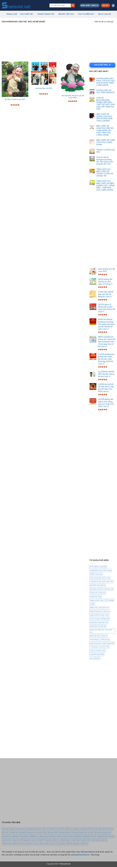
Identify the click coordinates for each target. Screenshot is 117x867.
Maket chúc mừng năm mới (99, 607)
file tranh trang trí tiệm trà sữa (83, 832)
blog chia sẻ (104, 14)
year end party (95, 658)
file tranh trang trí (65, 832)
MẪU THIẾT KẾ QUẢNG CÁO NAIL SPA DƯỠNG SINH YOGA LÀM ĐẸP (104, 117)
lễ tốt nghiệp (109, 600)
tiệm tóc (56, 840)
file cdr (91, 829)
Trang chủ (11, 14)
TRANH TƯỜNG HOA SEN (105, 151)
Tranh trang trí (65, 840)
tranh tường (105, 639)
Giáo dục (102, 593)
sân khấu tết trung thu (44, 840)
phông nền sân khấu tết (98, 626)
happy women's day (96, 600)
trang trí (104, 636)
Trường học (94, 647)
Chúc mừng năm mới (97, 578)
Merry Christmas (95, 611)
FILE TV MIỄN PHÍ (86, 14)
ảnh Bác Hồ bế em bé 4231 (15, 99)
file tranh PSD (52, 832)
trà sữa (35, 844)
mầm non (106, 611)
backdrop (103, 567)
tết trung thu (44, 844)
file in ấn (110, 581)
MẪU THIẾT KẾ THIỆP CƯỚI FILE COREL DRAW (105, 142)
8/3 (91, 567)
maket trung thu (62, 836)
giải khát (15, 836)
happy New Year (95, 596)
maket (92, 604)
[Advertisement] (58, 41)
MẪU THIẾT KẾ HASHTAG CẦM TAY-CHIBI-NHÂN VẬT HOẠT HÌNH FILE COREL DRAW (105, 130)
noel (107, 615)
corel (108, 578)
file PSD (93, 585)
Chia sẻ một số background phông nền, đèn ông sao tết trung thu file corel (104, 160)
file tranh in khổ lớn (96, 589)
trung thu (28, 844)
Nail (71, 836)
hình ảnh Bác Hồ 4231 (44, 88)
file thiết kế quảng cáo (27, 832)
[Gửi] (73, 5)
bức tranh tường (105, 570)
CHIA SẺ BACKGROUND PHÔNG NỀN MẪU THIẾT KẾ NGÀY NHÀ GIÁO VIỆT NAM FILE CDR (105, 103)
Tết (108, 647)
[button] (90, 5)
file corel (102, 581)
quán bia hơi (6, 840)
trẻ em (102, 647)
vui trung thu (61, 844)
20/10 (96, 567)
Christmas (98, 574)
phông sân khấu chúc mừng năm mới (101, 631)
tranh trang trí (94, 639)
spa (33, 840)
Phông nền (105, 619)
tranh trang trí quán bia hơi (81, 840)
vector (92, 651)
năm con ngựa (95, 619)
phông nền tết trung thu (106, 836)
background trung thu (34, 829)
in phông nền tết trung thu (46, 836)
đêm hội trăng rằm (73, 844)
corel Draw (93, 581)
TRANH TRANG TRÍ (45, 14)
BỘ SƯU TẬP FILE (66, 14)
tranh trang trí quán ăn (99, 840)
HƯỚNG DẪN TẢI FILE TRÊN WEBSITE (105, 91)
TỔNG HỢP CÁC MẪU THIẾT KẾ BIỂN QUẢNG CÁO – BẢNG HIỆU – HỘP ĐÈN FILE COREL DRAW (105, 185)
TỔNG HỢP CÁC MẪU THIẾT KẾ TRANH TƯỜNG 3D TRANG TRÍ (104, 172)
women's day (100, 651)
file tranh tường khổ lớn (103, 832)
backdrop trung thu (8, 829)
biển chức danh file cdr (50, 829)
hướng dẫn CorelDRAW (28, 836)
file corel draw (108, 829)
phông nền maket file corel (99, 622)
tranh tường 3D (95, 643)
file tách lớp (109, 589)
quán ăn (15, 840)
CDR (91, 574)
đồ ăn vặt (84, 844)
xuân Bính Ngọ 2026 (97, 654)
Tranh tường (6, 844)
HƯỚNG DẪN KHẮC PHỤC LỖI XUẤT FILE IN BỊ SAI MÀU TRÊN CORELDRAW (105, 81)
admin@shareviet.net (80, 855)
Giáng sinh (93, 593)
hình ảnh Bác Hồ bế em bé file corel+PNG (72, 97)
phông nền (77, 836)
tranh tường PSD (108, 643)
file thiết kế (26, 14)
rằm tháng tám (25, 840)
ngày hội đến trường (97, 615)
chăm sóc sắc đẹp (71, 829)
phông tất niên (95, 636)
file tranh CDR (41, 832)
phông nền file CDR (89, 836)
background (94, 570)
